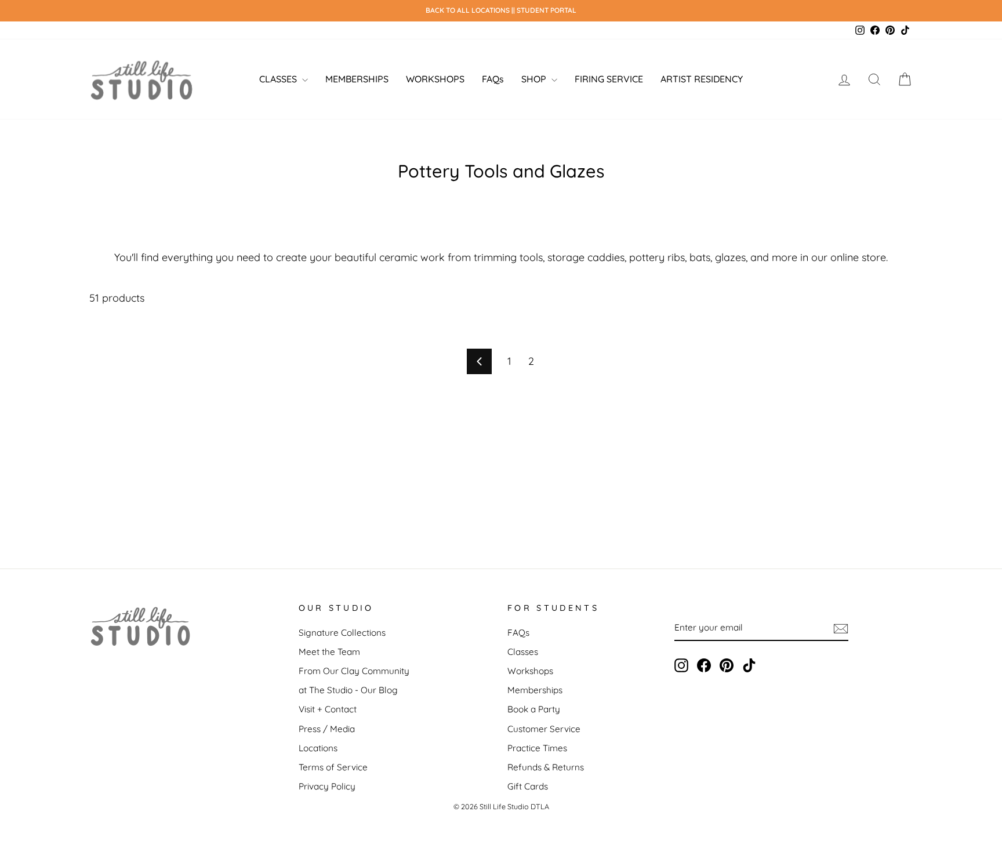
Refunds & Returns (545, 767)
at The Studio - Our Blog (348, 690)
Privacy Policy (327, 786)
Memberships (534, 690)
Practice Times (537, 748)
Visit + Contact (328, 709)
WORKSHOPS (435, 79)
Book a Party (533, 709)
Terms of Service (333, 767)
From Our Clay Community (354, 670)
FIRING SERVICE (609, 79)
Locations (318, 748)
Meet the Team (329, 651)
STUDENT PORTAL (546, 10)
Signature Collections (342, 632)
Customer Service (543, 728)
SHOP (535, 79)
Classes (522, 651)
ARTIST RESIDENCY (701, 79)
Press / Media (327, 728)
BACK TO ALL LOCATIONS (468, 10)
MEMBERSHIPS (357, 79)
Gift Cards (527, 786)
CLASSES (279, 79)
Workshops (530, 670)
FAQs (493, 79)
